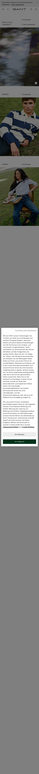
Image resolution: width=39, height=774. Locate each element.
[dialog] (19, 387)
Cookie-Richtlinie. (28, 427)
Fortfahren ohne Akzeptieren (25, 330)
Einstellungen (19, 434)
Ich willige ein (19, 442)
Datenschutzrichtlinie (10, 427)
